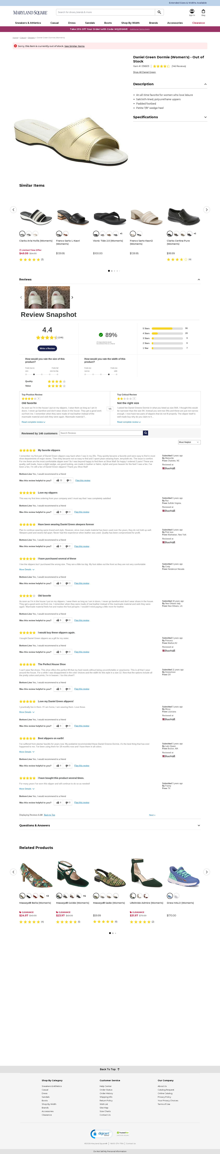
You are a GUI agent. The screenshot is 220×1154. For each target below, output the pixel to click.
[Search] (159, 12)
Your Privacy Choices (168, 1100)
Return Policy (106, 1100)
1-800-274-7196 (116, 1143)
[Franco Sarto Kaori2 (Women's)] (147, 209)
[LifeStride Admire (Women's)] (147, 871)
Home (15, 37)
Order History (106, 1093)
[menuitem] (28, 23)
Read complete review (32, 422)
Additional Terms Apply (140, 29)
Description (143, 84)
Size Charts (105, 1111)
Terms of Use (164, 1104)
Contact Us (105, 1115)
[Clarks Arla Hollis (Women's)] (36, 209)
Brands (153, 23)
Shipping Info (106, 1097)
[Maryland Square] (30, 13)
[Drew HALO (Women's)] (184, 871)
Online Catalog (165, 1093)
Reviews (25, 279)
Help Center (106, 1086)
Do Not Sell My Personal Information (110, 1151)
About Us (162, 1086)
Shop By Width (130, 23)
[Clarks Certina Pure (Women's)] (184, 209)
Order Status (106, 1090)
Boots (108, 23)
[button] (102, 1134)
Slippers (31, 37)
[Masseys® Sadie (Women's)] (110, 871)
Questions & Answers (34, 825)
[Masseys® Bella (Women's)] (36, 871)
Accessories (175, 23)
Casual (54, 23)
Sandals (90, 23)
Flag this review (82, 480)
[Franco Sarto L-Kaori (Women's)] (73, 209)
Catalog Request (166, 1090)
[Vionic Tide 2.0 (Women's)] (110, 209)
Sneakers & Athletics (28, 23)
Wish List (104, 1104)
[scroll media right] (73, 297)
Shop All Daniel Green (144, 72)
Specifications (145, 117)
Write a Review (47, 348)
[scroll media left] (22, 297)
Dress (72, 23)
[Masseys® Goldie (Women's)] (73, 871)
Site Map (104, 1107)
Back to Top (49, 815)
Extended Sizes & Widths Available (188, 2)
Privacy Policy (164, 1097)
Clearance (198, 23)
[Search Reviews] (145, 433)
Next (152, 815)
